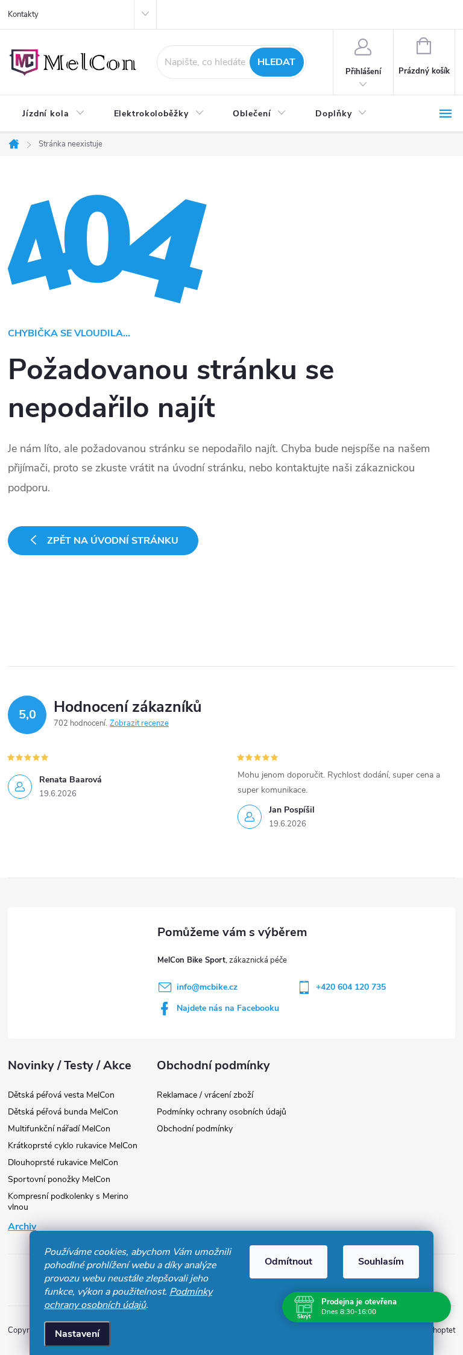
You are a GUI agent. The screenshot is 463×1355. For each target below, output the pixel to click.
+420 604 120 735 (351, 987)
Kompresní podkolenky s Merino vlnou (68, 1201)
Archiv (22, 1226)
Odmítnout (288, 1261)
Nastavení (77, 1334)
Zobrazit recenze (139, 723)
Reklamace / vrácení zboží (205, 1095)
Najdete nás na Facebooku (228, 1008)
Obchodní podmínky (195, 1128)
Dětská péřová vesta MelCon (61, 1095)
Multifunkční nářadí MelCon (59, 1128)
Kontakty (23, 14)
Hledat (276, 62)
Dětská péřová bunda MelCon (63, 1112)
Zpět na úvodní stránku (112, 540)
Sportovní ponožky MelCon (59, 1179)
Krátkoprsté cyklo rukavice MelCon (72, 1145)
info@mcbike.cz (207, 987)
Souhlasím (381, 1261)
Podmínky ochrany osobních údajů (128, 1298)
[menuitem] (53, 114)
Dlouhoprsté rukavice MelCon (63, 1162)
